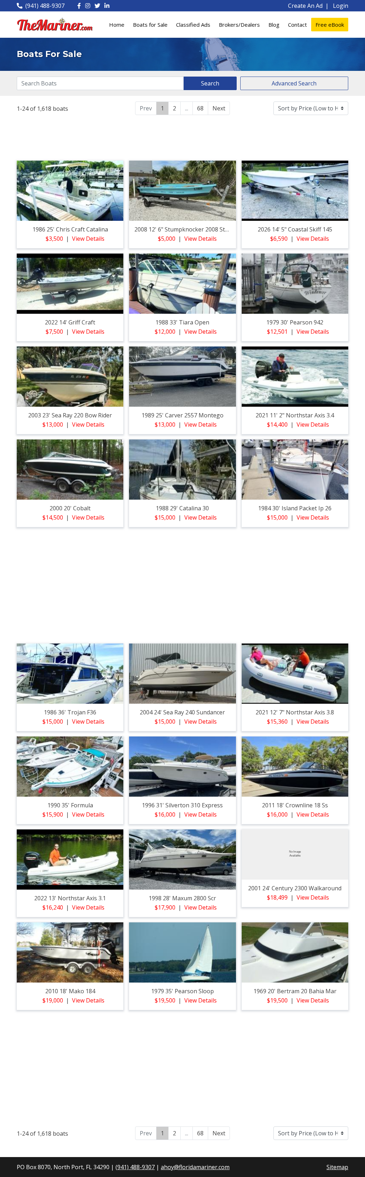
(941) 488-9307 (45, 6)
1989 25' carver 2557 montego (182, 415)
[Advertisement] (182, 137)
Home (116, 24)
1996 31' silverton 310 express (182, 805)
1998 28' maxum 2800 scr (182, 898)
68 (200, 108)
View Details (88, 239)
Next (218, 108)
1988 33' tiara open (182, 322)
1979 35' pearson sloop (182, 991)
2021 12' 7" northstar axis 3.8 (295, 712)
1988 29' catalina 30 (182, 508)
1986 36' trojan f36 (70, 712)
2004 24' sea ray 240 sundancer (182, 712)
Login (340, 6)
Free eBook (329, 24)
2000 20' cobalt (70, 508)
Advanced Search (294, 83)
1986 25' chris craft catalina (70, 229)
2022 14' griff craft (70, 322)
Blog (273, 24)
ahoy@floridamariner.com (195, 1167)
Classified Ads (193, 24)
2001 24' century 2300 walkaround (294, 888)
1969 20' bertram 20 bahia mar (294, 991)
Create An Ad (305, 6)
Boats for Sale (150, 24)
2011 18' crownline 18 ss (295, 805)
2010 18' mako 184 (70, 991)
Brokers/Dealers (239, 24)
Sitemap (337, 1167)
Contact (297, 24)
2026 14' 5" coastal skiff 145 (295, 229)
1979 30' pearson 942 (294, 322)
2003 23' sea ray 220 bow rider (70, 415)
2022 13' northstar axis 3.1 (70, 898)
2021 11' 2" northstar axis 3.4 (295, 415)
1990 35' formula (70, 805)
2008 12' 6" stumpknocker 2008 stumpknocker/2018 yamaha (215, 229)
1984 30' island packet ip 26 (294, 508)
